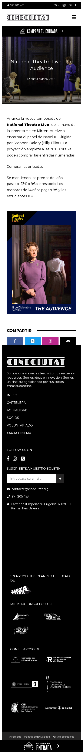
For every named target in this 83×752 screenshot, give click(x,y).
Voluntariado (20, 425)
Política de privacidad (37, 736)
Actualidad (17, 410)
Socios (13, 418)
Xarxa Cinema (19, 433)
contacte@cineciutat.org (30, 489)
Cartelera (16, 403)
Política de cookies (63, 736)
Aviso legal (15, 736)
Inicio (12, 395)
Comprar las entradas (25, 167)
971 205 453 (17, 5)
